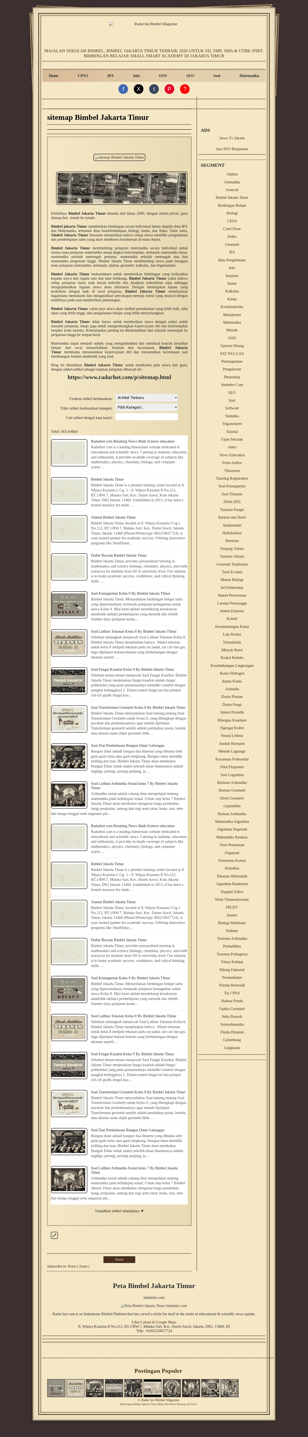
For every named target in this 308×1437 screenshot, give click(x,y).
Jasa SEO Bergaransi (232, 149)
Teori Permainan (231, 845)
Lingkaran (232, 1048)
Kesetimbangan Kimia (232, 627)
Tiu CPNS (232, 993)
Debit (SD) (232, 502)
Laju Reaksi (232, 634)
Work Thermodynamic (232, 899)
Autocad (231, 190)
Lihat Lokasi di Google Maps (154, 1322)
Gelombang (232, 1040)
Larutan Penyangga (232, 603)
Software (232, 408)
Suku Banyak (232, 1016)
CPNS (83, 76)
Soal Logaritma (232, 775)
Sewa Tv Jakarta (232, 138)
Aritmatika (232, 182)
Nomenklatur (232, 977)
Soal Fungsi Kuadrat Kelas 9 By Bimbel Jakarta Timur (132, 669)
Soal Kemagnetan (231, 486)
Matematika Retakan (232, 837)
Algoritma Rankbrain (232, 884)
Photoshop (232, 377)
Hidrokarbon (232, 533)
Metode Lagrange (231, 751)
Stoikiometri (232, 525)
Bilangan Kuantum (232, 720)
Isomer (232, 915)
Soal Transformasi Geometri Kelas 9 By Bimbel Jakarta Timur (138, 707)
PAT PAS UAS (232, 354)
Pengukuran (232, 369)
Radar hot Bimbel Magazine (160, 1400)
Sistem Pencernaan (232, 595)
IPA (110, 76)
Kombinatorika (232, 307)
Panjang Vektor (232, 549)
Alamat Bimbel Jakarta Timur (113, 517)
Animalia (232, 689)
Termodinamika (232, 1024)
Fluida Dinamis (232, 1032)
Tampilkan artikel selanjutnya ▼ (119, 1211)
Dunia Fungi (232, 704)
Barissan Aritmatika (232, 782)
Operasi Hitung (232, 346)
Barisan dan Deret (232, 517)
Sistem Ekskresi (232, 611)
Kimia (232, 299)
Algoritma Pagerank (232, 829)
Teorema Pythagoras (232, 954)
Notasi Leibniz (232, 736)
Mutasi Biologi (232, 580)
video (232, 447)
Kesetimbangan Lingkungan (232, 666)
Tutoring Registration (232, 478)
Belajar (137, 1404)
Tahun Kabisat (232, 962)
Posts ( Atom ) (79, 1266)
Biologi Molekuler (232, 923)
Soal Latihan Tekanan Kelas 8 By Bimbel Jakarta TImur (133, 631)
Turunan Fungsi (232, 510)
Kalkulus (232, 291)
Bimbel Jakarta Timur (107, 479)
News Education (232, 455)
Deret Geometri (232, 798)
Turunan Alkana (232, 556)
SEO (190, 76)
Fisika (232, 236)
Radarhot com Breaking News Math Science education (132, 441)
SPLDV (232, 907)
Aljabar (232, 174)
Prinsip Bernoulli (232, 985)
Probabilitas (232, 946)
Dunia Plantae (232, 697)
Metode (232, 330)
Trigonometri (232, 424)
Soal (216, 76)
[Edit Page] (54, 1239)
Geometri (232, 244)
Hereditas (232, 868)
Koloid (232, 619)
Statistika (232, 416)
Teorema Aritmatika (232, 938)
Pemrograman (232, 361)
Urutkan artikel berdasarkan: (90, 399)
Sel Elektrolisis (232, 588)
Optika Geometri (232, 1009)
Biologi (232, 213)
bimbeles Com (232, 385)
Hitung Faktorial (231, 970)
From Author (232, 463)
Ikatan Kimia (232, 681)
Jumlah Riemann (232, 743)
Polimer (232, 931)
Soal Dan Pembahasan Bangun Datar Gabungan (127, 745)
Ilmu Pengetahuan (232, 260)
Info (136, 76)
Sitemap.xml (184, 1404)
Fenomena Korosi (232, 860)
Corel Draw (232, 229)
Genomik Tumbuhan (232, 564)
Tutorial (232, 432)
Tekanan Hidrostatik (232, 876)
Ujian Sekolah (232, 439)
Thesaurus (232, 471)
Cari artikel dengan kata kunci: (89, 418)
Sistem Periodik (232, 712)
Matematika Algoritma (232, 821)
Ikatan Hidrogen (232, 673)
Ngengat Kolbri (232, 728)
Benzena (232, 541)
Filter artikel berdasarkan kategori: (86, 408)
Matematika (249, 76)
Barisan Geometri (232, 790)
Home (53, 76)
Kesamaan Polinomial (232, 759)
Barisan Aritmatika (232, 814)
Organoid (232, 853)
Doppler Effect (232, 892)
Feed (194, 1404)
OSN (163, 76)
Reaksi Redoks (232, 658)
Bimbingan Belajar (232, 205)
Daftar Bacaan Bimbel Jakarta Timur (119, 555)
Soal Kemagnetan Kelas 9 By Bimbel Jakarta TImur (130, 593)
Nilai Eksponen (232, 767)
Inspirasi (232, 276)
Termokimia (232, 642)
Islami (232, 283)
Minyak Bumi (232, 650)
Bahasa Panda (232, 1001)
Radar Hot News (167, 1404)
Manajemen (232, 315)
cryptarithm (232, 806)
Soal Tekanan (232, 494)
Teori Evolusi (232, 572)
